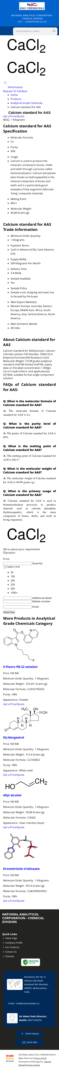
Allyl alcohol (12, 795)
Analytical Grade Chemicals (27, 103)
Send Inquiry (15, 87)
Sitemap (9, 956)
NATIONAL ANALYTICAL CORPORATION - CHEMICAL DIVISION (32, 18)
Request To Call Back (15, 91)
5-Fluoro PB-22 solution (20, 667)
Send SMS (32, 1042)
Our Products (12, 947)
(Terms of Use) (40, 1058)
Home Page (11, 938)
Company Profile (13, 942)
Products (16, 99)
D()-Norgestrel (13, 737)
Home (14, 95)
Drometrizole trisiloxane (21, 869)
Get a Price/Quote (13, 116)
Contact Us (11, 951)
